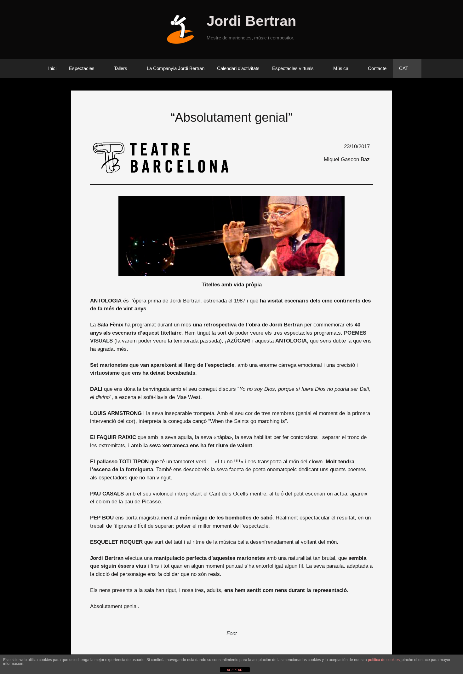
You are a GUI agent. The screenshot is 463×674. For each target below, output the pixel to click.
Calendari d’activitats (238, 68)
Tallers (120, 68)
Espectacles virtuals (293, 68)
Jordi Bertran (251, 21)
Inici (52, 68)
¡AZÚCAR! (238, 341)
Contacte (377, 68)
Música (340, 68)
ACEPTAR (235, 670)
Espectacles (81, 68)
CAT (403, 68)
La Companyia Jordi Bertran (175, 68)
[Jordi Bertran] (183, 29)
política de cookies (384, 660)
